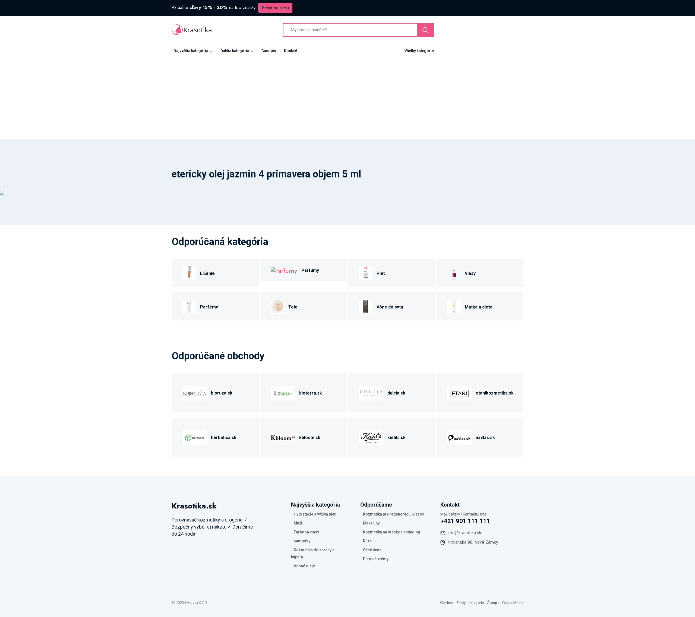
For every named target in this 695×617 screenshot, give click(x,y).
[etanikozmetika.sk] (459, 392)
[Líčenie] (189, 272)
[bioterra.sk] (283, 392)
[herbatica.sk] (194, 436)
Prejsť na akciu (275, 8)
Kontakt (290, 51)
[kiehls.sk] (371, 436)
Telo (293, 307)
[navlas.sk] (459, 436)
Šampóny (302, 541)
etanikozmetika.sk (495, 393)
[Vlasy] (454, 272)
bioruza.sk (221, 393)
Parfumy (310, 270)
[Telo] (277, 306)
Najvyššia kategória (190, 51)
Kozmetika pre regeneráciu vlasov (393, 514)
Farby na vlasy (306, 532)
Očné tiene (372, 550)
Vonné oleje (304, 566)
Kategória (476, 602)
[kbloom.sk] (283, 436)
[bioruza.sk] (194, 392)
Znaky (461, 602)
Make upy (371, 523)
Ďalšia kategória (234, 51)
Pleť (381, 273)
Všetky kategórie (419, 51)
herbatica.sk (223, 437)
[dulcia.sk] (371, 392)
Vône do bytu (390, 307)
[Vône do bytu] (365, 306)
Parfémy (209, 307)
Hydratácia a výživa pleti (315, 514)
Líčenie (207, 273)
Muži (298, 523)
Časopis (268, 51)
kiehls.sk (396, 437)
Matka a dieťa (478, 307)
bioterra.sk (310, 393)
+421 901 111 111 (465, 521)
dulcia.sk (396, 393)
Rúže (367, 541)
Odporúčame (512, 602)
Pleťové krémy (375, 559)
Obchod (446, 602)
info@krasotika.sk (464, 532)
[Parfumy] (284, 270)
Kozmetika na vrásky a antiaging (391, 532)
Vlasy (470, 273)
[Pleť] (365, 272)
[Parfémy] (189, 306)
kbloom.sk (309, 437)
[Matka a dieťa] (454, 306)
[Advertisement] (347, 98)
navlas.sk (485, 437)
